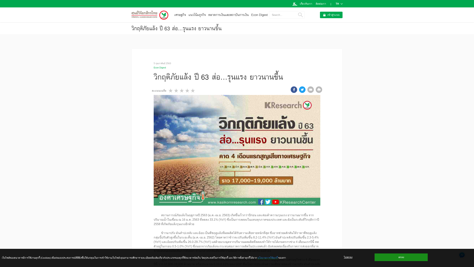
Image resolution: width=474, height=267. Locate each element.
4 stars (187, 90)
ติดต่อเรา (321, 3)
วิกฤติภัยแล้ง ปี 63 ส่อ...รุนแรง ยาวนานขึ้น (176, 28)
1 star (171, 90)
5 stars (193, 90)
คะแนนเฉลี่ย (159, 90)
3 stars (182, 90)
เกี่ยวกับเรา (306, 3)
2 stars (176, 90)
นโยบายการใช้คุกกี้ (268, 257)
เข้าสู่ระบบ (333, 14)
